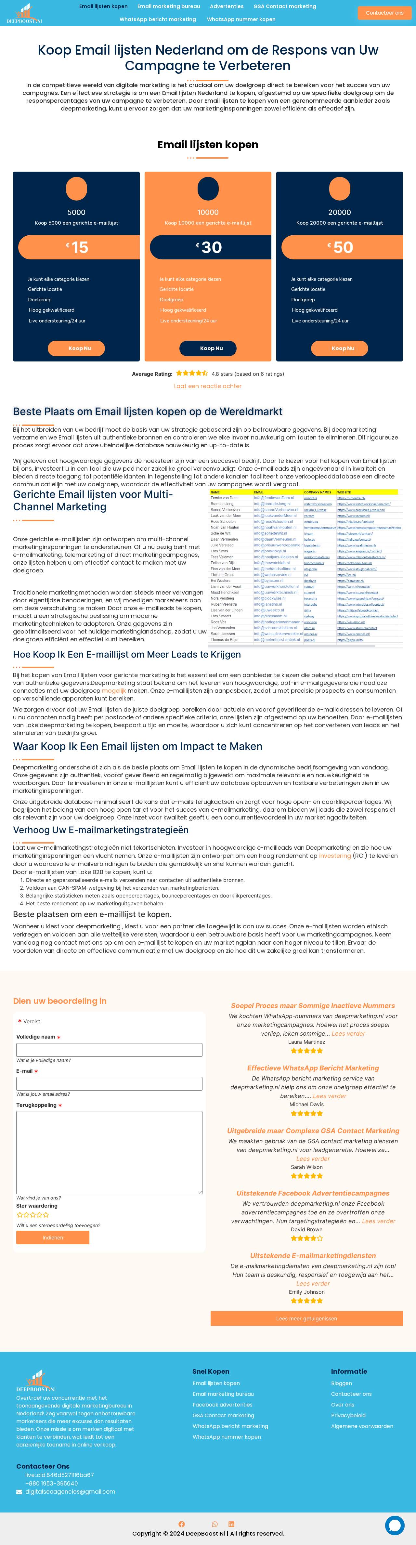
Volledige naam (35, 1036)
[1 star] (20, 1215)
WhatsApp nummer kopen (241, 19)
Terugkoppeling (36, 1104)
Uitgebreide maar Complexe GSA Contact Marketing (313, 1131)
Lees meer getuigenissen (306, 1318)
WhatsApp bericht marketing (158, 19)
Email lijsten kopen (103, 6)
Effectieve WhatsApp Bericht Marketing (313, 1068)
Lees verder (348, 1033)
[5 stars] (46, 1215)
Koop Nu (80, 348)
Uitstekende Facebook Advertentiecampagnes (313, 1193)
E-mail (24, 1070)
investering (335, 856)
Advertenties (227, 6)
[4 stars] (39, 1215)
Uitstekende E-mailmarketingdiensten (313, 1255)
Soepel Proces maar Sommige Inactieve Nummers (313, 1006)
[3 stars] (33, 1215)
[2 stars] (26, 1215)
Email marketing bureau (168, 6)
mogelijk (115, 691)
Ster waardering (37, 1205)
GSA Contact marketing (285, 6)
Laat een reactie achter (208, 386)
